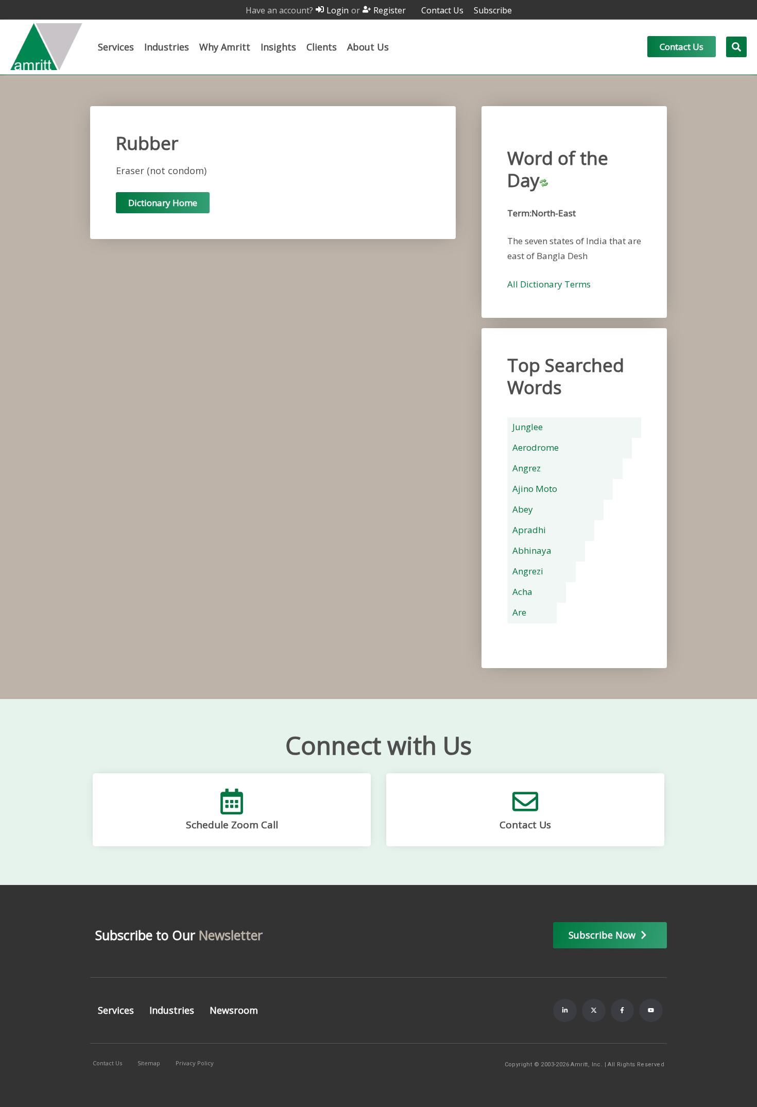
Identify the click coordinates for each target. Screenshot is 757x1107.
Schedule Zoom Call (232, 824)
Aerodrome (535, 447)
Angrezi (527, 571)
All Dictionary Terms (549, 284)
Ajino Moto (534, 489)
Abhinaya (532, 550)
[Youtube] (651, 1011)
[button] (116, 47)
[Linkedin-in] (565, 1011)
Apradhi (529, 530)
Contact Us (525, 824)
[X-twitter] (594, 1011)
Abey (522, 509)
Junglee (527, 427)
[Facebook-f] (622, 1011)
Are (519, 612)
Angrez (526, 468)
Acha (522, 592)
